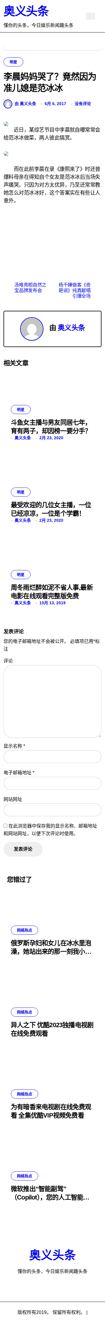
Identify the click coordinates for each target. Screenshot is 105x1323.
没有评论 (83, 103)
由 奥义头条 (25, 103)
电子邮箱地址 (19, 772)
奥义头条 (26, 11)
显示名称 (14, 746)
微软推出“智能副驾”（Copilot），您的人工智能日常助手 (50, 1197)
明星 (13, 62)
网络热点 (24, 930)
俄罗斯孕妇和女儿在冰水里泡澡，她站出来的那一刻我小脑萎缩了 (51, 951)
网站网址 (13, 799)
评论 (8, 660)
